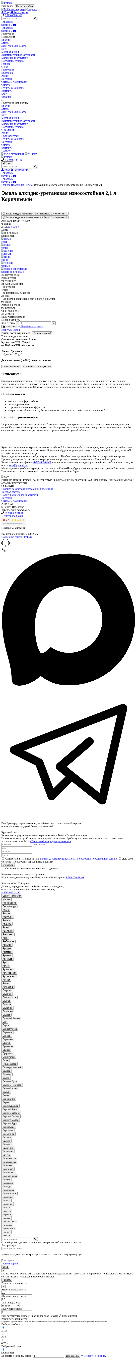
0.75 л (16, 226)
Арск (5, 962)
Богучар (7, 990)
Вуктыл (6, 1232)
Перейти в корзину (31, 326)
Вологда (7, 1186)
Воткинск (7, 1225)
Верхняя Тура (10, 1123)
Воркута (7, 1211)
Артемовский (9, 973)
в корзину (10, 326)
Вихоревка (8, 1151)
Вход (5, 1267)
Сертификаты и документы (37, 366)
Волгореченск (10, 1176)
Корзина (6, 96)
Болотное (7, 1008)
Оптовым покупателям (14, 81)
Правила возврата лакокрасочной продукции (27, 488)
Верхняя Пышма (11, 1116)
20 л (9, 226)
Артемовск (8, 969)
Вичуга (6, 1155)
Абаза (6, 910)
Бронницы (8, 1046)
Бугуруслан (9, 1057)
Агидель (7, 924)
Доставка (6, 78)
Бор (5, 1022)
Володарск (8, 1190)
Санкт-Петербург (24, 6)
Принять (7, 1280)
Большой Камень (11, 1018)
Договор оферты (10, 491)
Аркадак (7, 948)
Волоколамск (9, 1193)
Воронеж (7, 1214)
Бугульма (8, 1053)
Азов (5, 938)
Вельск (6, 1092)
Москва (6, 899)
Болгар (6, 1001)
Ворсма (6, 1218)
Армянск (7, 955)
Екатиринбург (9, 906)
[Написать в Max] (68, 685)
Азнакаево (8, 934)
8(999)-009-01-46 (14, 512)
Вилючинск (8, 1148)
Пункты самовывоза (13, 87)
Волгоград (8, 1169)
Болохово (8, 1011)
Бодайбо (7, 994)
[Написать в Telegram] (68, 820)
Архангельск (9, 976)
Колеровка (7, 72)
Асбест (6, 980)
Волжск (6, 1179)
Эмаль (5, 108)
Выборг (6, 1235)
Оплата (5, 84)
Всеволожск (9, 1228)
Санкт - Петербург (12, 896)
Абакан (6, 913)
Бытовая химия (10, 117)
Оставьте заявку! (42, 333)
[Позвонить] (3, 551)
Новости (6, 150)
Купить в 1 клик (10, 329)
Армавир (7, 952)
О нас (4, 66)
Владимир (8, 1165)
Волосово (8, 1197)
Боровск (7, 1036)
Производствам (10, 135)
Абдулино (8, 917)
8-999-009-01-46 (42, 462)
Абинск (6, 920)
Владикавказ (9, 1162)
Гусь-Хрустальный (12, 1067)
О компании (8, 129)
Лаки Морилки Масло (14, 111)
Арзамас (7, 945)
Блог (4, 93)
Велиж (6, 1078)
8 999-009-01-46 (75, 877)
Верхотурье (9, 1127)
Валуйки (7, 1074)
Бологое (7, 1004)
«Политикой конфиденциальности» (50, 841)
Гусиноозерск (9, 1064)
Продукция (7, 69)
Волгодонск (9, 1172)
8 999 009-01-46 (13, 15)
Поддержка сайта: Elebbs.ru (16, 536)
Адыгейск (7, 931)
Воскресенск (9, 1221)
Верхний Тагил (10, 1109)
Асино (6, 983)
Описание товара (11, 366)
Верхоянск (8, 1130)
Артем (6, 966)
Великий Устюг (10, 1088)
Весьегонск (8, 1134)
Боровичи (7, 1032)
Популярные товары (13, 126)
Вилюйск (7, 1144)
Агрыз (6, 927)
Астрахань (8, 987)
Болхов (6, 1015)
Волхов (6, 1200)
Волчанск (7, 1204)
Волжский (8, 1183)
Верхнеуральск (10, 1106)
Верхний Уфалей (11, 1113)
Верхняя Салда (10, 1120)
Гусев (5, 1060)
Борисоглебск (10, 1029)
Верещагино (9, 1099)
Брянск (6, 1050)
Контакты (7, 90)
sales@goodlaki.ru (18, 465)
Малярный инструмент (14, 123)
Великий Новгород (12, 1085)
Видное (6, 1141)
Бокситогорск (9, 997)
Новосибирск (9, 903)
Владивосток (9, 1158)
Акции (5, 75)
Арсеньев (7, 959)
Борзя (6, 1025)
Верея (6, 1102)
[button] (68, 543)
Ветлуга (7, 1137)
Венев (6, 1095)
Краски (5, 105)
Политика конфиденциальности (19, 494)
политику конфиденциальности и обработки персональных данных (78, 858)
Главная (5, 63)
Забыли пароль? (10, 1263)
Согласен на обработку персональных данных (31, 868)
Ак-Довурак (8, 941)
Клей (4, 114)
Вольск (6, 1207)
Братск (6, 1043)
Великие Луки (10, 1081)
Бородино (8, 1039)
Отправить (8, 865)
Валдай (6, 1071)
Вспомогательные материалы (18, 120)
